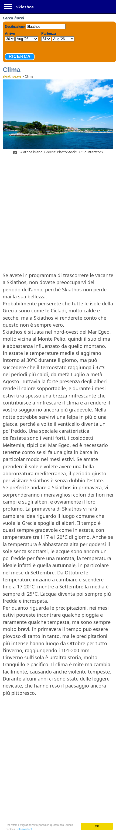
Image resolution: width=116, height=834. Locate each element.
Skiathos (24, 6)
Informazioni (24, 829)
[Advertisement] (58, 212)
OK (97, 826)
